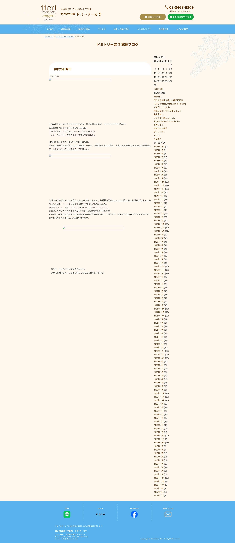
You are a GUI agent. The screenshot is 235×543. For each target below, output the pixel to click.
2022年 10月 (159, 273)
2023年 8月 (159, 238)
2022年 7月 (159, 283)
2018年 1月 (159, 474)
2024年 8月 (159, 195)
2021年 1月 (159, 347)
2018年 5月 (159, 460)
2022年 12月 (159, 266)
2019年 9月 (159, 403)
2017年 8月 (159, 491)
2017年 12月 (159, 477)
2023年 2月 (159, 259)
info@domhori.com (70, 539)
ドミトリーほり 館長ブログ (65, 36)
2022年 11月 (159, 269)
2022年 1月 (159, 305)
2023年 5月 (159, 248)
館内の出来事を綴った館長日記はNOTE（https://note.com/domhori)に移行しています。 (170, 104)
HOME (50, 29)
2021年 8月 (159, 322)
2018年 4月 (159, 463)
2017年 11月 (159, 481)
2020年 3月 (159, 382)
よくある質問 (182, 29)
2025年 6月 (159, 160)
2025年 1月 (159, 178)
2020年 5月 (159, 375)
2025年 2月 (159, 174)
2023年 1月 (159, 262)
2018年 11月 (159, 439)
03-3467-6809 (181, 7)
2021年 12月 (159, 308)
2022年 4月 (159, 294)
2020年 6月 (159, 372)
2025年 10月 (159, 146)
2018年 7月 (159, 453)
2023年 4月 (159, 252)
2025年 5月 (159, 164)
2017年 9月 (159, 488)
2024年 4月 (159, 209)
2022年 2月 (159, 301)
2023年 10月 (159, 231)
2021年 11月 (159, 312)
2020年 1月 (159, 389)
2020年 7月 (159, 368)
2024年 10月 (159, 188)
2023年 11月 (159, 227)
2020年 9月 (159, 361)
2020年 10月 (159, 357)
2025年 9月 (159, 150)
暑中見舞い (158, 114)
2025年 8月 (159, 153)
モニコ (156, 135)
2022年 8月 (159, 280)
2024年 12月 (159, 181)
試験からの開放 (160, 128)
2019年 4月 (159, 421)
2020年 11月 (159, 354)
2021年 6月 (159, 329)
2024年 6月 (159, 202)
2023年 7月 (159, 241)
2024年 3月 (159, 213)
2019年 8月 (159, 407)
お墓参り (157, 138)
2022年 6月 (159, 287)
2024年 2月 (159, 217)
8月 (161, 88)
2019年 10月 (159, 400)
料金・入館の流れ (121, 29)
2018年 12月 (159, 435)
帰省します (158, 124)
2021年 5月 (159, 333)
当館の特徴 (66, 29)
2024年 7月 (159, 199)
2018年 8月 (159, 449)
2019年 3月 (159, 424)
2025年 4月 (159, 167)
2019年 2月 (159, 428)
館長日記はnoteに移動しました (167, 110)
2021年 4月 (159, 336)
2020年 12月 (159, 350)
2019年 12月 (159, 393)
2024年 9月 (159, 192)
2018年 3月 (159, 467)
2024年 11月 (159, 185)
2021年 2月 (159, 343)
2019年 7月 (159, 410)
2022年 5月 (159, 291)
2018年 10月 (159, 442)
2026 (157, 88)
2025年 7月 (159, 157)
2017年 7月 (159, 495)
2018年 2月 (159, 470)
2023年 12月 (159, 224)
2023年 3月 (159, 255)
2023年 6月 (159, 245)
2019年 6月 (159, 414)
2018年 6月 (159, 456)
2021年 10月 (159, 315)
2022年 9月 (159, 276)
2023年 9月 (159, 234)
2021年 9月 (159, 319)
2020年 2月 (159, 386)
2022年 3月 (159, 298)
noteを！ (158, 96)
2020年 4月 (159, 379)
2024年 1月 (159, 220)
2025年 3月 (159, 171)
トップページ (49, 36)
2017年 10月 (159, 484)
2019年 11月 (159, 396)
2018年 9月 (159, 446)
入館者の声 (163, 29)
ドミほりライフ (144, 29)
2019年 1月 (159, 432)
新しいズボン (159, 131)
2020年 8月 (159, 364)
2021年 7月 (159, 326)
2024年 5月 (159, 206)
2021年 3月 (159, 340)
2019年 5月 (159, 417)
